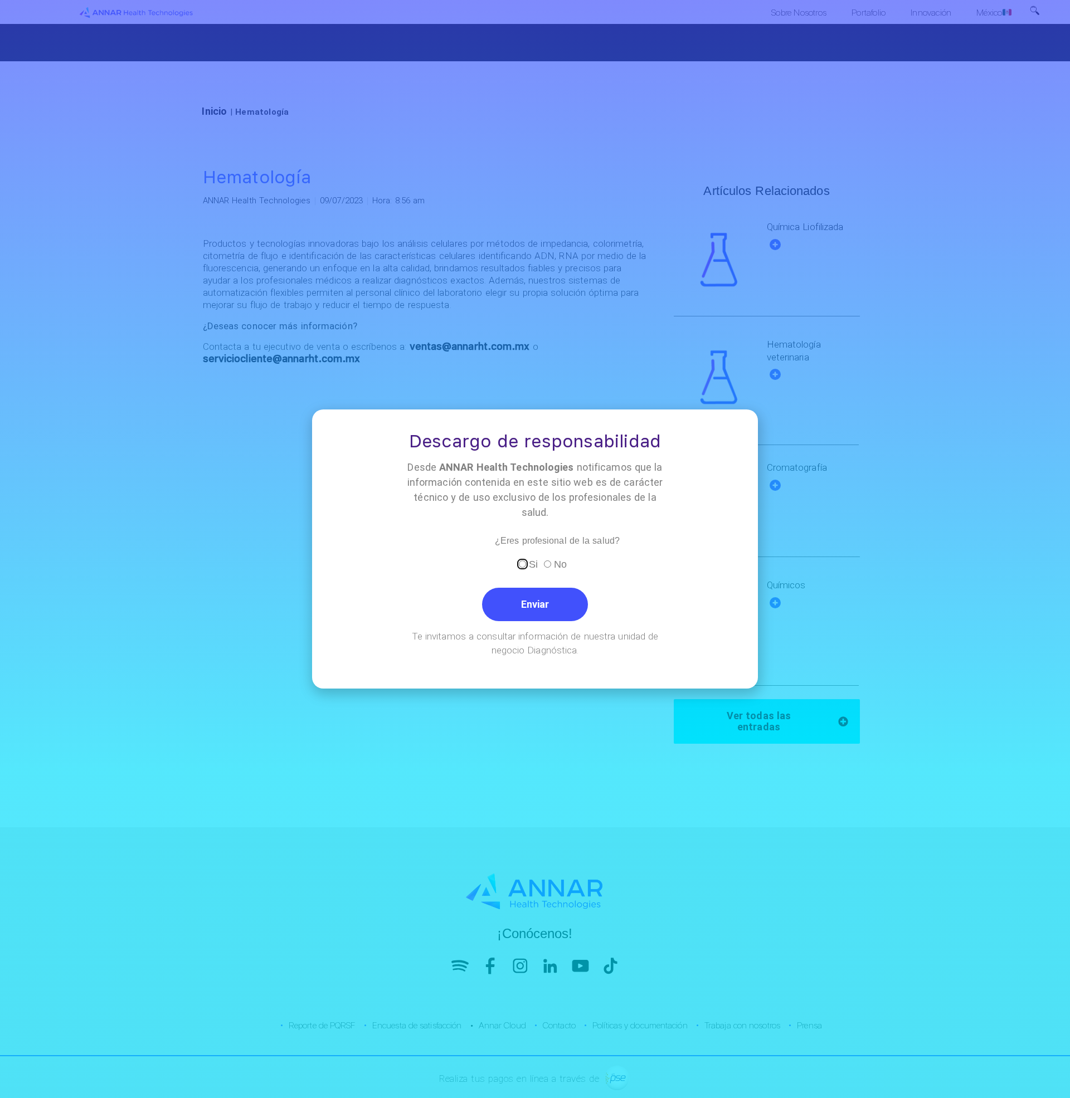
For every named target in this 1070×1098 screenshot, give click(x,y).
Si (533, 564)
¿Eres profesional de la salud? (557, 540)
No (560, 564)
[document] (535, 549)
